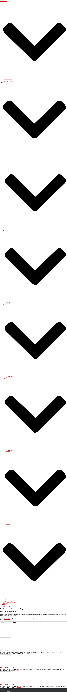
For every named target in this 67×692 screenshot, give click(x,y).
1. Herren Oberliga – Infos (8, 79)
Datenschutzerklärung (5, 689)
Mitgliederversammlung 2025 (6, 606)
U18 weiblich (8, 619)
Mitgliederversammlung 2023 (8, 601)
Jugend (5, 619)
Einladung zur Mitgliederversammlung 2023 (7, 684)
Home (3, 3)
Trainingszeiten (8, 229)
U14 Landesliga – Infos (9, 376)
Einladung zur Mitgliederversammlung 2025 (7, 650)
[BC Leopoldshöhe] (3, 0)
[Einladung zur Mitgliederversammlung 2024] (5, 665)
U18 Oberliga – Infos (9, 228)
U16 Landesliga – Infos (9, 302)
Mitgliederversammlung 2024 (6, 605)
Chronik (5, 599)
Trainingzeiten (8, 377)
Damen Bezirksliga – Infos (8, 81)
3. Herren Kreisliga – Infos (8, 80)
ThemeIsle (8, 691)
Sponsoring (3, 604)
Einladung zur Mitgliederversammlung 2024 (7, 667)
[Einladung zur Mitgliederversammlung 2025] (5, 648)
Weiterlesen (28, 653)
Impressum (5, 603)
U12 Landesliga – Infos (9, 450)
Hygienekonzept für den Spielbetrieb (9, 602)
